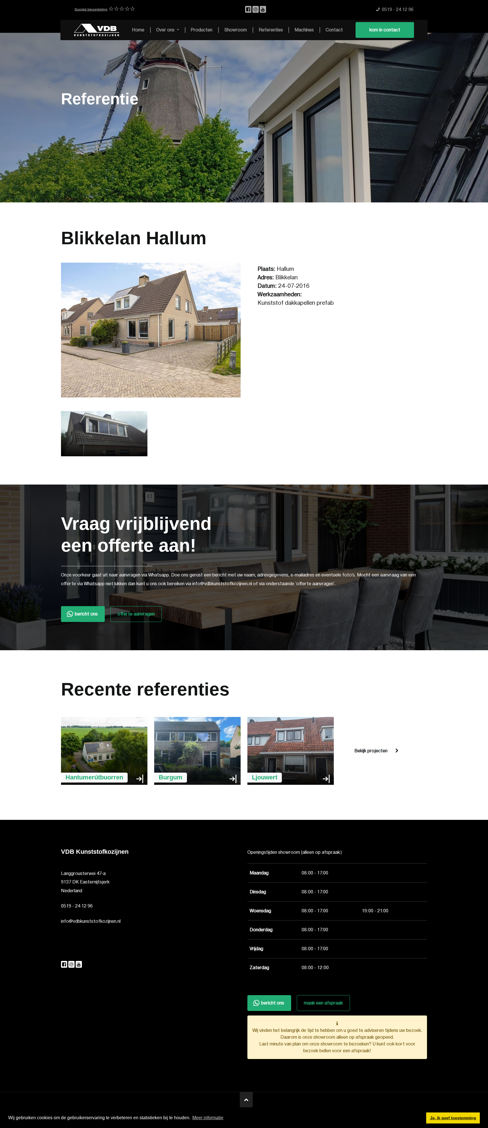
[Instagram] (256, 10)
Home (138, 30)
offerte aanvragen (136, 614)
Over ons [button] (166, 30)
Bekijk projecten (370, 751)
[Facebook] (248, 10)
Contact (334, 30)
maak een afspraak (323, 1003)
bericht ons (86, 614)
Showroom (235, 30)
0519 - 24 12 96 (77, 906)
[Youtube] (263, 10)
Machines (304, 30)
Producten (201, 30)
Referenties (271, 30)
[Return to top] (246, 1099)
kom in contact (384, 30)
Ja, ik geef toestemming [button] (453, 1118)
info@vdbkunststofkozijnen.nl (91, 921)
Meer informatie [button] (207, 1117)
